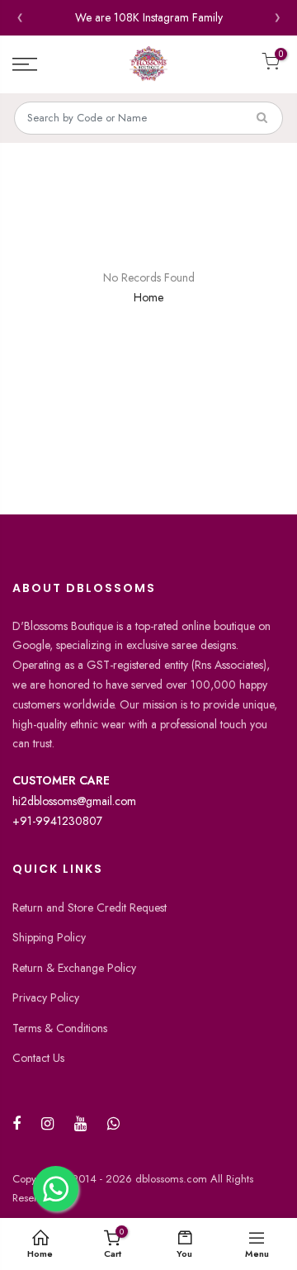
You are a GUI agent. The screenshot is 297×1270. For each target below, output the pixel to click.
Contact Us (38, 1058)
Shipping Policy (49, 937)
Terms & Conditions (59, 1028)
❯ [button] (277, 18)
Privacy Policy (45, 997)
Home (148, 297)
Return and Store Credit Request (89, 907)
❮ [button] (19, 18)
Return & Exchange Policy (74, 968)
